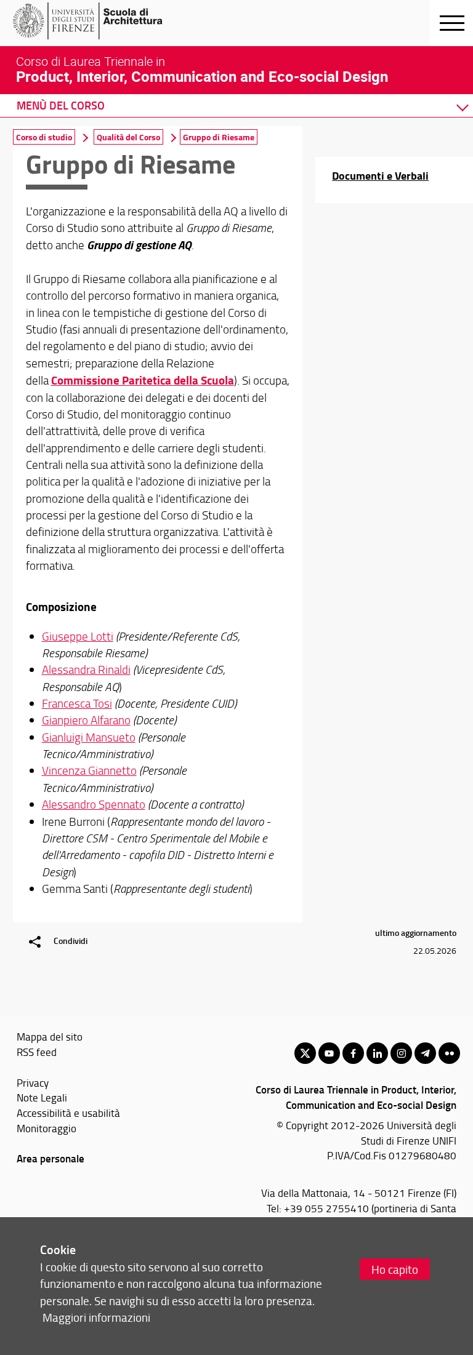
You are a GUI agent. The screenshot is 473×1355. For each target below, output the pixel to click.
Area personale (50, 1158)
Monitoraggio (46, 1128)
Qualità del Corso (128, 136)
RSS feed (37, 1051)
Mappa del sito (50, 1036)
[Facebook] (353, 1053)
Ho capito (394, 1269)
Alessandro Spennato (93, 804)
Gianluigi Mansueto (88, 737)
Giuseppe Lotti (77, 636)
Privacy (33, 1082)
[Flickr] (449, 1053)
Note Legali (42, 1097)
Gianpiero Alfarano (86, 720)
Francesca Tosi (77, 703)
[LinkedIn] (377, 1053)
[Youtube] (329, 1053)
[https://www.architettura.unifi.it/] (108, 20)
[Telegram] (425, 1053)
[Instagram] (401, 1053)
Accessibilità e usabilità (68, 1112)
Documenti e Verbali (380, 175)
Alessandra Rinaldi (86, 670)
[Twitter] (305, 1053)
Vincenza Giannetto (89, 770)
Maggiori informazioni (96, 1317)
